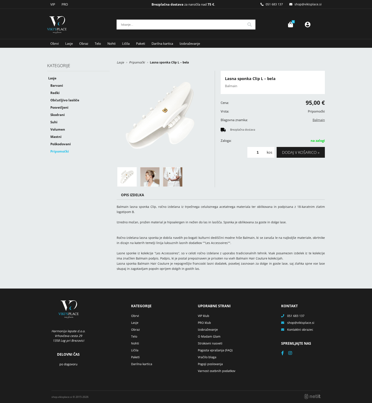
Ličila (126, 43)
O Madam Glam (209, 336)
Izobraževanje (190, 43)
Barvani (56, 85)
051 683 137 (274, 4)
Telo (98, 43)
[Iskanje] (249, 24)
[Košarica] (290, 24)
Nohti (111, 43)
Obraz (83, 43)
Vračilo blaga (207, 357)
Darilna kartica (162, 43)
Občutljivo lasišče (64, 100)
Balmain (319, 120)
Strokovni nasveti (210, 343)
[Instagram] (292, 353)
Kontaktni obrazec (300, 329)
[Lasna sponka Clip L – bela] (163, 117)
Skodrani (57, 115)
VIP (52, 4)
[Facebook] (284, 353)
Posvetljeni (59, 107)
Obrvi (54, 43)
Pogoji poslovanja (210, 364)
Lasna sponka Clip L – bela (169, 62)
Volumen (57, 129)
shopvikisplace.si (308, 4)
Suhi (53, 122)
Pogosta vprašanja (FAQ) (215, 350)
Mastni (56, 136)
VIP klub (203, 316)
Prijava (307, 24)
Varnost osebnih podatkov (216, 371)
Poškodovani (60, 144)
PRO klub (204, 323)
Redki (55, 93)
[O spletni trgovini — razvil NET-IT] (312, 396)
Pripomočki (59, 151)
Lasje (69, 43)
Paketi (140, 43)
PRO (65, 4)
